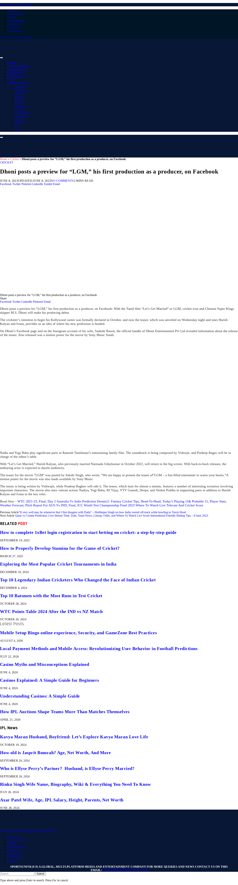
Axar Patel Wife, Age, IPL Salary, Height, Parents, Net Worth (61, 800)
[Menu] (1, 57)
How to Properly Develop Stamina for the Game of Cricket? (60, 548)
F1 (16, 126)
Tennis (19, 103)
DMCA (12, 17)
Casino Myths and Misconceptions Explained (44, 664)
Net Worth (21, 116)
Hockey (19, 110)
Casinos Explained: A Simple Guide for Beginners (49, 680)
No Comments (62, 180)
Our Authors (14, 31)
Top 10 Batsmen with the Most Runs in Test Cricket (51, 595)
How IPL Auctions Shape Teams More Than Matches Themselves (64, 711)
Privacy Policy (16, 14)
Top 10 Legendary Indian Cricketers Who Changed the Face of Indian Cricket (78, 579)
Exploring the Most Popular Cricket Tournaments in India (58, 564)
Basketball (21, 89)
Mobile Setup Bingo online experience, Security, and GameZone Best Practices (78, 632)
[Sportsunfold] (97, 56)
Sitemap (12, 860)
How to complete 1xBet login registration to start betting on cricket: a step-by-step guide (88, 532)
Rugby (19, 123)
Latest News (18, 66)
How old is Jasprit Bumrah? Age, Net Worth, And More (55, 752)
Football (15, 76)
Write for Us (14, 24)
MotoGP (20, 93)
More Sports (18, 83)
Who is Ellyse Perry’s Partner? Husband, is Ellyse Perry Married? (67, 768)
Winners (20, 120)
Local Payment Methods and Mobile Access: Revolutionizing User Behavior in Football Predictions (98, 648)
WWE (18, 99)
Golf (17, 130)
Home (12, 63)
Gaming (19, 86)
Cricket (14, 73)
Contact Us (14, 27)
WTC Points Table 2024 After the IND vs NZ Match (51, 611)
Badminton (21, 106)
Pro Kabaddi (22, 113)
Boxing (19, 96)
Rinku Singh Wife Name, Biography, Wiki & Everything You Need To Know (75, 784)
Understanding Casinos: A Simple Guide (40, 696)
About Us (13, 10)
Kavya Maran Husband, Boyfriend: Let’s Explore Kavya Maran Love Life (74, 736)
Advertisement (16, 21)
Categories (17, 69)
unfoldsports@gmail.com (124, 870)
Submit (40, 873)
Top (10, 79)
